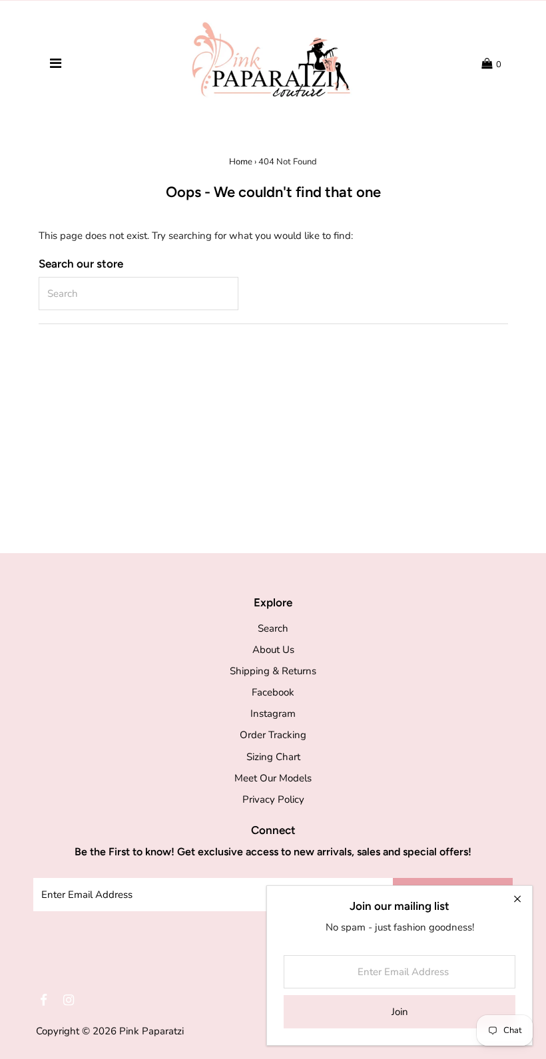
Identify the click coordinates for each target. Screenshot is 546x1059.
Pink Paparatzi (151, 1031)
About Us (273, 649)
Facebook (273, 692)
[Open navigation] (55, 64)
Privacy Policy (273, 799)
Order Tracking (273, 734)
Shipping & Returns (273, 671)
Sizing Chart (273, 756)
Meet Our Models (273, 778)
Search (273, 628)
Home (240, 162)
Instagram (273, 713)
